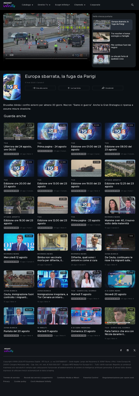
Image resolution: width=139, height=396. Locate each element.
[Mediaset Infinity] (9, 5)
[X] (134, 350)
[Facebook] (121, 350)
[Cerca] (132, 5)
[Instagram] (128, 350)
